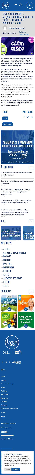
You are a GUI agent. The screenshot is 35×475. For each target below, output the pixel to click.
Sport (6, 285)
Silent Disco (7, 124)
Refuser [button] (8, 469)
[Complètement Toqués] (26, 303)
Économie (7, 263)
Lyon (5, 118)
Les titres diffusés (7, 439)
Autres (6, 249)
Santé (6, 274)
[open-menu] (15, 5)
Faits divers (8, 267)
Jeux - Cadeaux (6, 428)
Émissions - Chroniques (8, 423)
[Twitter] (6, 362)
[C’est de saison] (9, 320)
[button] (31, 233)
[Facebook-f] (2, 362)
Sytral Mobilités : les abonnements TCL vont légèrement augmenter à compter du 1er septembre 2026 (15, 191)
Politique (7, 271)
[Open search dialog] (21, 5)
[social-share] (22, 117)
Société (6, 282)
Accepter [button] (16, 469)
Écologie (7, 256)
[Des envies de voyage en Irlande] (26, 320)
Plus (31, 167)
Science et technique (12, 278)
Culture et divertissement (15, 252)
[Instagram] (9, 362)
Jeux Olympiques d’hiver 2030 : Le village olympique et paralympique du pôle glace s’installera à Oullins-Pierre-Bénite (14, 212)
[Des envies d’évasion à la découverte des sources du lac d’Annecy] (9, 303)
